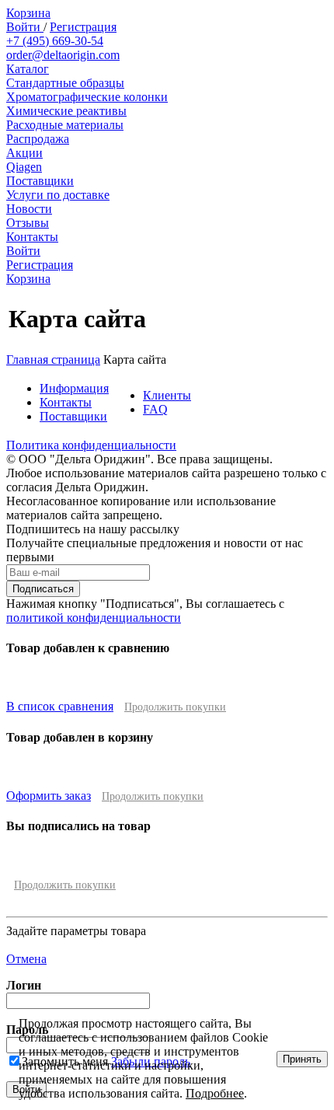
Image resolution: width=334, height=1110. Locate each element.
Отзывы (27, 222)
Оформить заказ (48, 795)
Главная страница (53, 359)
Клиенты (167, 395)
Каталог (27, 68)
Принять (302, 1059)
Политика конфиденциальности (91, 445)
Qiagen (24, 166)
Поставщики (40, 180)
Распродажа (37, 138)
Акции (24, 152)
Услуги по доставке (58, 194)
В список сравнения (59, 706)
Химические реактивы (66, 110)
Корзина (28, 12)
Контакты (32, 236)
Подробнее (215, 1093)
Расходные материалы (65, 124)
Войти (24, 26)
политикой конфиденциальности (93, 617)
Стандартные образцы (65, 82)
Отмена (26, 958)
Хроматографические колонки (87, 96)
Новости (29, 208)
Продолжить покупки (175, 707)
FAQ (155, 409)
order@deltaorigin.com (63, 54)
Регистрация (83, 26)
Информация (74, 388)
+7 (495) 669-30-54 (54, 40)
